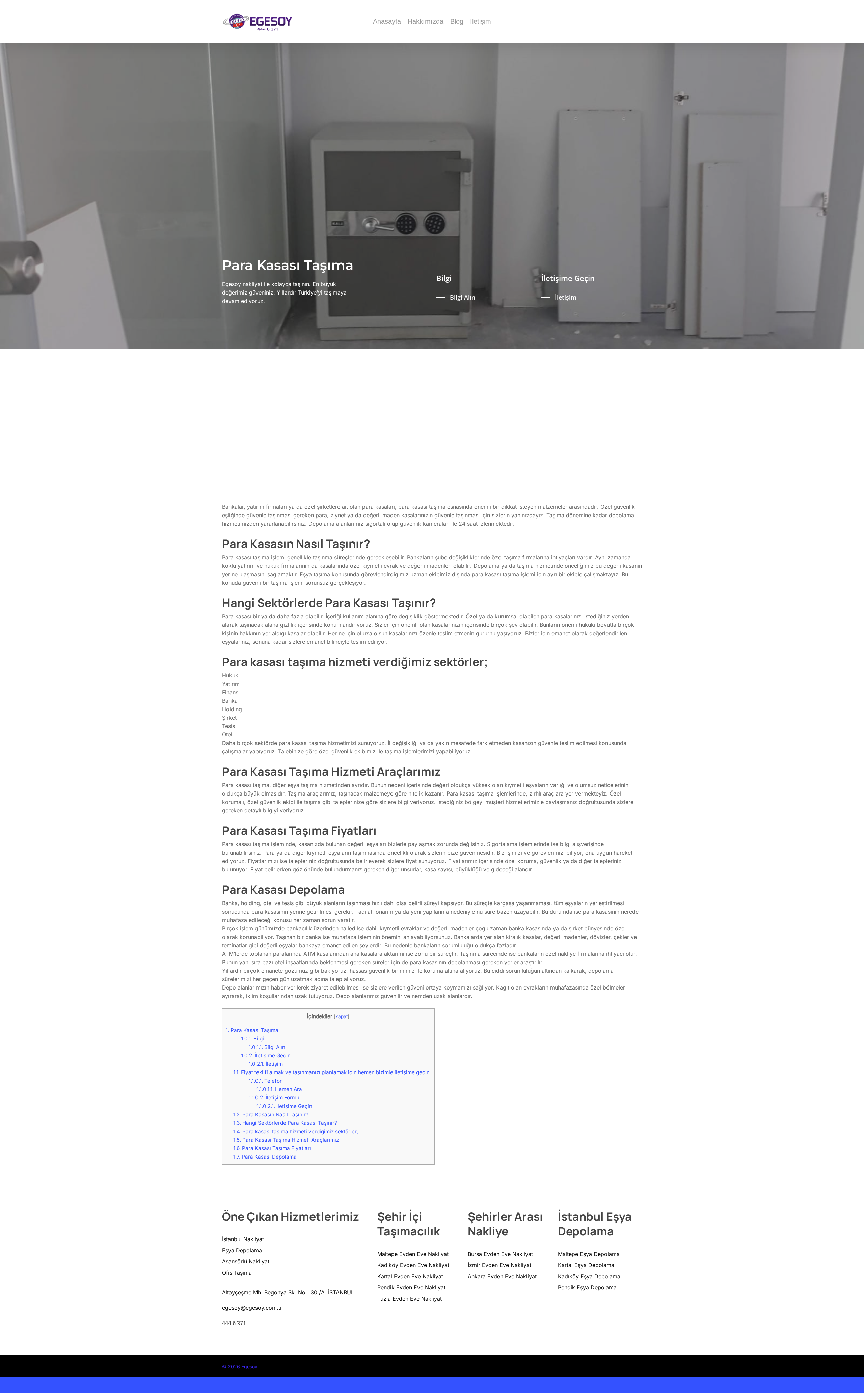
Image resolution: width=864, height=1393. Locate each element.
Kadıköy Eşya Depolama (589, 1276)
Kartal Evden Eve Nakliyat (410, 1276)
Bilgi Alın (267, 1047)
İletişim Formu (274, 1097)
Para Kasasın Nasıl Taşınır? (270, 1114)
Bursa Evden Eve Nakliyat (500, 1254)
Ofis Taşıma (237, 1272)
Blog (456, 21)
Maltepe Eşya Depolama (589, 1254)
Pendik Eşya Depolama (587, 1287)
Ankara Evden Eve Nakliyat (502, 1276)
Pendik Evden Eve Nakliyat (411, 1287)
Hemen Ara (279, 1089)
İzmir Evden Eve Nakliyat (499, 1265)
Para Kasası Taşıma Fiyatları (272, 1148)
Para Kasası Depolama (265, 1156)
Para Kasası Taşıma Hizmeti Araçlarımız (286, 1140)
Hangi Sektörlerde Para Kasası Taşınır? (285, 1123)
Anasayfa (387, 21)
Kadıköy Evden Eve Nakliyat (413, 1265)
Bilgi (252, 1038)
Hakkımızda (425, 21)
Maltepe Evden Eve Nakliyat (413, 1254)
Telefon (266, 1081)
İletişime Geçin (266, 1055)
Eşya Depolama (242, 1250)
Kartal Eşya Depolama (586, 1265)
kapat (341, 1016)
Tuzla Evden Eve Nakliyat (409, 1298)
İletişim (480, 21)
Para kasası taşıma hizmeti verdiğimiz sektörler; (295, 1131)
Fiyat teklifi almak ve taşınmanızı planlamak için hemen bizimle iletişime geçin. (332, 1072)
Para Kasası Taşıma (252, 1030)
